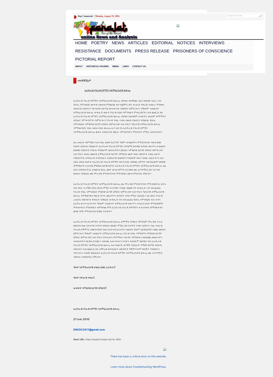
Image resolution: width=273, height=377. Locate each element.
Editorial (162, 43)
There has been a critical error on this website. (138, 356)
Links (126, 66)
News (118, 43)
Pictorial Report (95, 59)
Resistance (88, 51)
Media (115, 66)
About (79, 66)
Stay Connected (85, 16)
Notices (186, 43)
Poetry (99, 43)
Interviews (212, 43)
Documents (118, 51)
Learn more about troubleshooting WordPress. (138, 366)
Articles (138, 43)
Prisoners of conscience (203, 51)
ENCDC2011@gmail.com (89, 329)
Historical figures (97, 66)
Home (81, 43)
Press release (152, 51)
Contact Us (139, 66)
